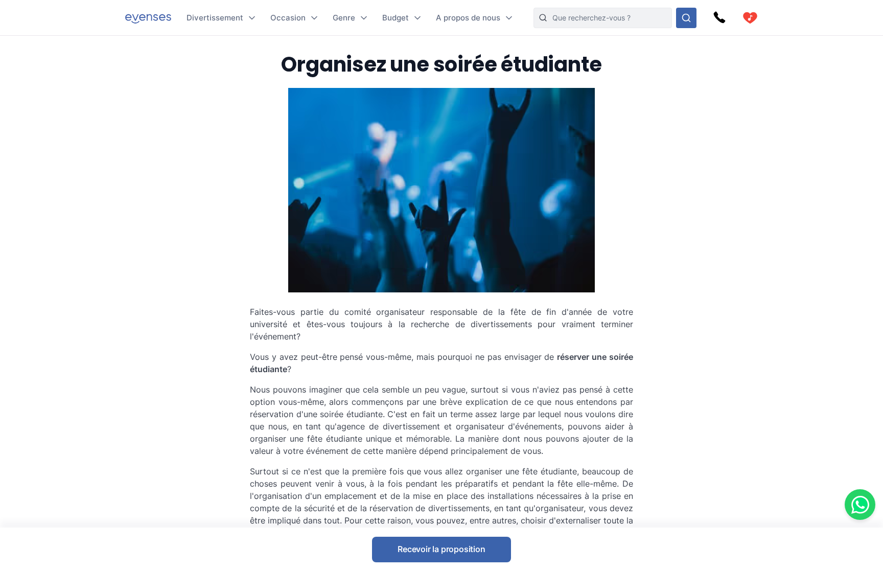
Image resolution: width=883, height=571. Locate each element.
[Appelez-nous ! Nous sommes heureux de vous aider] (719, 18)
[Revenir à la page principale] (148, 17)
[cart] (750, 18)
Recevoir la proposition (441, 549)
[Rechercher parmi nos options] (686, 18)
